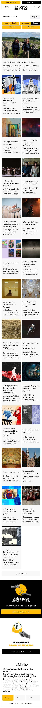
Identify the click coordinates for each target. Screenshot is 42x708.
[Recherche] (39, 7)
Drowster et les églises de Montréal (30, 472)
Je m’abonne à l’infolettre (19, 652)
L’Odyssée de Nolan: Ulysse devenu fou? (30, 223)
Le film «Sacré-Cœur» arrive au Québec (9, 511)
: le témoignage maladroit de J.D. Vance (9, 101)
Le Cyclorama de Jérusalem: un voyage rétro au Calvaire (11, 224)
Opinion (14, 23)
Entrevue (12, 27)
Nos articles (6, 17)
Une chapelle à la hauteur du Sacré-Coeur (30, 304)
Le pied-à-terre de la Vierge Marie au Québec (30, 100)
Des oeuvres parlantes (11, 472)
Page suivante (21, 574)
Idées (6, 23)
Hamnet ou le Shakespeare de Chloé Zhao (29, 511)
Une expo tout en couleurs (10, 142)
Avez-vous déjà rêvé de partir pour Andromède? (30, 142)
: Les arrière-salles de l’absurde (9, 304)
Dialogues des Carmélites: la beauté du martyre (11, 183)
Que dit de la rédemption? (30, 182)
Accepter (8, 698)
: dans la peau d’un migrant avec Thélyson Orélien (10, 389)
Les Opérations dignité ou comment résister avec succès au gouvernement (11, 553)
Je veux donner (19, 612)
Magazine (35, 17)
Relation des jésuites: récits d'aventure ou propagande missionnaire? (11, 346)
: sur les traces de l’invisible (30, 264)
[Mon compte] (34, 7)
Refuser (20, 698)
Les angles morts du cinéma (10, 263)
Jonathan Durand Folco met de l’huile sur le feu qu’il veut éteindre (10, 432)
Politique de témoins (17, 703)
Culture (35, 23)
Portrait (30, 27)
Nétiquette (28, 703)
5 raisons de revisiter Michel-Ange (31, 430)
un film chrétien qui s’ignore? (31, 388)
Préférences (33, 698)
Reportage (25, 23)
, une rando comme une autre (19, 62)
